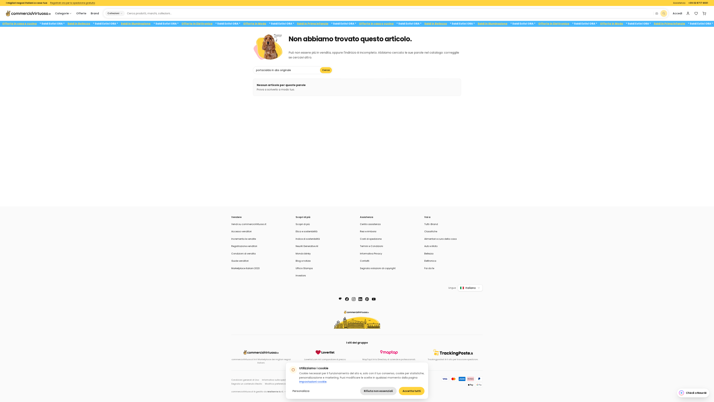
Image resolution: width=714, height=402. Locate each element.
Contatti (364, 260)
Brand (95, 13)
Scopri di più (303, 224)
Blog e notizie (303, 260)
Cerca (326, 70)
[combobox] (389, 13)
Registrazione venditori (244, 246)
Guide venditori (240, 260)
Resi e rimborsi (368, 231)
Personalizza (300, 391)
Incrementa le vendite (243, 238)
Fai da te (429, 268)
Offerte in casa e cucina (30, 23)
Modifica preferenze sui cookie (281, 383)
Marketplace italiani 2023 (245, 268)
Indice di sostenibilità (308, 238)
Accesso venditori (241, 231)
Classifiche (430, 231)
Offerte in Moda (265, 23)
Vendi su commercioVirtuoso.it (248, 224)
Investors (301, 275)
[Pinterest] (367, 299)
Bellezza (428, 253)
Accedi (677, 13)
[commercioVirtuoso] (28, 13)
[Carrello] (704, 13)
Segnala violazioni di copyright (377, 268)
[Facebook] (347, 299)
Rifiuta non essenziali (378, 391)
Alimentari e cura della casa (440, 238)
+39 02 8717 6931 (698, 2)
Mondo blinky (303, 253)
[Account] (688, 13)
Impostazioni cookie (313, 382)
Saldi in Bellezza (89, 23)
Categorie (62, 13)
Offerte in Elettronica (207, 23)
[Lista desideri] (696, 13)
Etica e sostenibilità (306, 231)
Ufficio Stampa (304, 268)
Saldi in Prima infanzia (323, 23)
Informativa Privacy (371, 253)
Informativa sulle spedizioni (276, 379)
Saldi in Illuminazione (146, 23)
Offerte (81, 13)
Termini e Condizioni (371, 246)
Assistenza (679, 2)
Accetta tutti (412, 391)
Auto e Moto (431, 246)
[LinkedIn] (360, 299)
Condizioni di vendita (243, 253)
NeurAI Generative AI (307, 246)
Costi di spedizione (371, 238)
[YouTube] (374, 299)
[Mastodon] (340, 299)
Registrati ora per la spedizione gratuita (72, 2)
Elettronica (430, 260)
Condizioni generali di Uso (245, 379)
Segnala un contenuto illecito (246, 383)
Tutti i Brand (431, 224)
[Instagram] (354, 299)
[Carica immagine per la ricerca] (656, 13)
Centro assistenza (370, 224)
